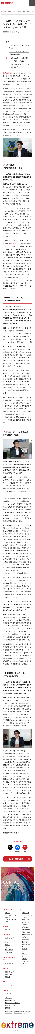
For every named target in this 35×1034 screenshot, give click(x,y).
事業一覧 (7, 913)
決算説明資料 (25, 927)
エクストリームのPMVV (10, 941)
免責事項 (24, 959)
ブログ (8, 11)
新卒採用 (7, 977)
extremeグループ (10, 952)
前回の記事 (7, 73)
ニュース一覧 (8, 985)
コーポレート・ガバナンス (27, 916)
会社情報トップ (9, 938)
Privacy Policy (8, 1013)
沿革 (6, 947)
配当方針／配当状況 (27, 945)
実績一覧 (7, 930)
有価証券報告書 (26, 929)
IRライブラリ (25, 922)
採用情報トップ (9, 972)
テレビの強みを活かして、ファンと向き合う (19, 65)
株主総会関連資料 (27, 934)
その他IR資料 (25, 937)
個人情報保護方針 (10, 1000)
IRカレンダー (25, 951)
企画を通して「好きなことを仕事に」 (19, 46)
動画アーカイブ (26, 932)
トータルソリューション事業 (10, 916)
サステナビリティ (10, 963)
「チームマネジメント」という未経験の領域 (19, 53)
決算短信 (24, 924)
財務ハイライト (26, 919)
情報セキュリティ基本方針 (12, 1003)
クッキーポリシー (10, 1005)
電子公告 (24, 949)
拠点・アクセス (9, 950)
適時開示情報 (25, 939)
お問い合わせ (8, 998)
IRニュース (25, 954)
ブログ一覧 (8, 994)
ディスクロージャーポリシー (27, 962)
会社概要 (7, 945)
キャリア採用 (8, 974)
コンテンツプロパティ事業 (10, 920)
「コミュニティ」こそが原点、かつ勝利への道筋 (18, 59)
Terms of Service (18, 1013)
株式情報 (24, 942)
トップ (3, 11)
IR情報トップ (25, 913)
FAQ (23, 956)
